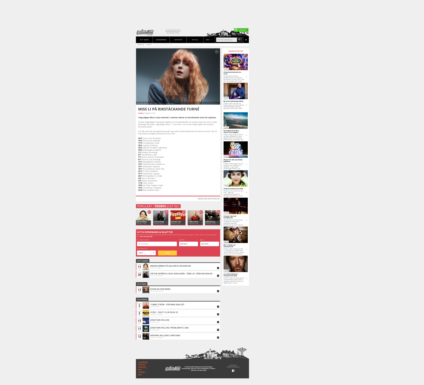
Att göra (144, 40)
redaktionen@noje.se (233, 367)
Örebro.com (140, 44)
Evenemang (161, 40)
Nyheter (178, 40)
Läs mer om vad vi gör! (199, 370)
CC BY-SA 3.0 (169, 103)
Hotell (195, 40)
